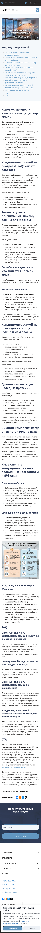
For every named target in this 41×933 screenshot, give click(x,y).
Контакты (6, 868)
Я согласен (13, 928)
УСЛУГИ (5, 874)
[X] (26, 797)
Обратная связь (11, 888)
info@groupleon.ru (33, 3)
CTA (6, 95)
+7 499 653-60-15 (9, 3)
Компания (7, 853)
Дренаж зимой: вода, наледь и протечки (21, 77)
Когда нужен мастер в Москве (17, 90)
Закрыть (32, 928)
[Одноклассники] (20, 797)
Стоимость (7, 858)
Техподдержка (9, 863)
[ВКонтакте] (17, 797)
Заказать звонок (11, 892)
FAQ (6, 93)
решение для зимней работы (14, 767)
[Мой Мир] (23, 797)
